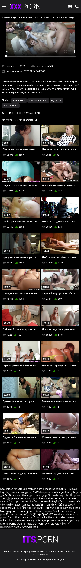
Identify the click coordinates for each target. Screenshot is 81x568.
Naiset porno (53, 498)
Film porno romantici (55, 488)
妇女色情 (70, 504)
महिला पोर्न (65, 523)
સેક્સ (25, 501)
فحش (17, 504)
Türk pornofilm (17, 495)
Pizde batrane (29, 507)
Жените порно (44, 511)
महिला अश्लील (7, 504)
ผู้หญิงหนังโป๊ (46, 514)
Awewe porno (30, 526)
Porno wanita (17, 523)
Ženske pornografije (18, 514)
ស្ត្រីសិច (61, 504)
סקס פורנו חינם (60, 520)
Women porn (35, 488)
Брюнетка (19, 100)
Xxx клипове (68, 498)
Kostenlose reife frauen (13, 488)
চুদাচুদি (44, 495)
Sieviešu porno (71, 507)
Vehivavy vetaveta (49, 523)
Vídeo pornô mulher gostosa (53, 492)
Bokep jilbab (7, 520)
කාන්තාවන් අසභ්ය (11, 526)
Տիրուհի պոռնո (59, 495)
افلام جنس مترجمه (26, 492)
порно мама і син (10, 507)
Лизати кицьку (38, 100)
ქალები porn (15, 498)
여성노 (34, 514)
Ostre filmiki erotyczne (20, 517)
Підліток (56, 100)
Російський (10, 105)
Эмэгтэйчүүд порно (50, 507)
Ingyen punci (33, 495)
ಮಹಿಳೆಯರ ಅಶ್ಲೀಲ (38, 501)
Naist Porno (22, 520)
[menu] (4, 6)
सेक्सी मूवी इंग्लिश (56, 501)
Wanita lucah (62, 514)
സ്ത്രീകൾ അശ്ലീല (32, 504)
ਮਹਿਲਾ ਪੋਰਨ (50, 504)
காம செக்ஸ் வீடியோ (11, 501)
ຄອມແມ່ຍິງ (31, 523)
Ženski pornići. (61, 511)
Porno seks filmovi (44, 517)
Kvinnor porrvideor (34, 498)
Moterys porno (9, 511)
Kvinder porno (26, 511)
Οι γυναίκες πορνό (40, 520)
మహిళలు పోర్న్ (72, 501)
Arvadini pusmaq (66, 517)
